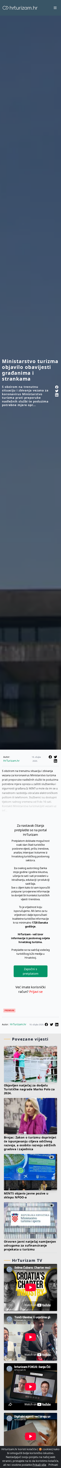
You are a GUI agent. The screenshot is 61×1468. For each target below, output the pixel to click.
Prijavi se (36, 991)
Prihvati (53, 1465)
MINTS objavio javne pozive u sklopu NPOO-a (26, 1195)
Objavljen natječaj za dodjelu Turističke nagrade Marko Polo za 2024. (29, 1089)
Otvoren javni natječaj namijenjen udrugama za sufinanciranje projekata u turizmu (30, 1245)
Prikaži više (39, 1465)
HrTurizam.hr (11, 760)
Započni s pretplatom (30, 971)
